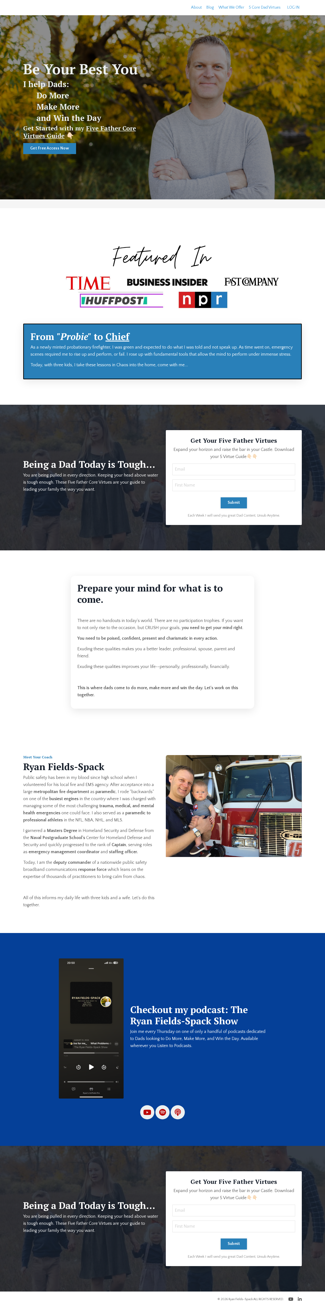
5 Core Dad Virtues (265, 7)
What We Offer (231, 7)
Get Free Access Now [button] (49, 148)
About (196, 7)
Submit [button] (234, 502)
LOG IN (293, 7)
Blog (210, 7)
